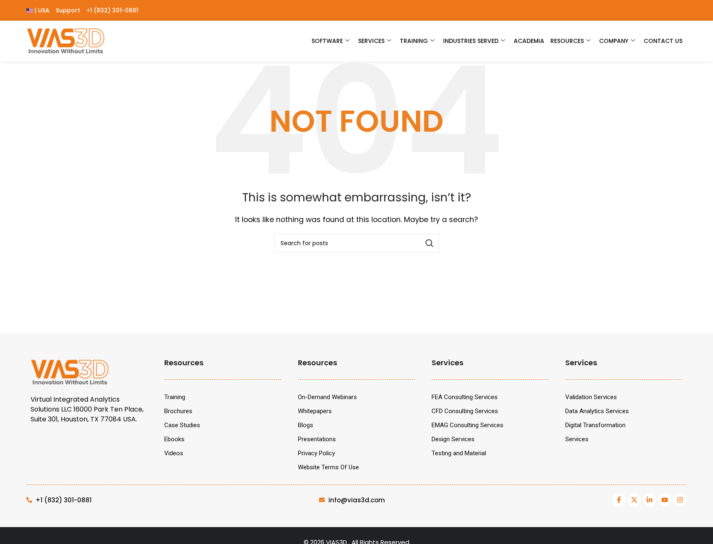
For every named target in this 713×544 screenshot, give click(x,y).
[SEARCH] (429, 243)
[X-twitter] (634, 499)
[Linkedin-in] (649, 499)
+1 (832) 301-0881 (112, 10)
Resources (567, 41)
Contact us (663, 41)
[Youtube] (664, 499)
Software (327, 41)
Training (414, 41)
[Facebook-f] (619, 499)
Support (68, 10)
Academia (529, 41)
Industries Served (470, 41)
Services (371, 41)
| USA (41, 10)
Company (613, 41)
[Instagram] (680, 499)
